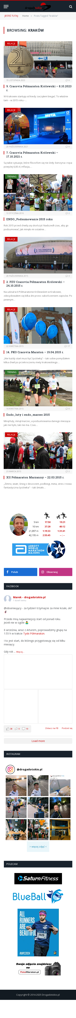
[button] (16, 785)
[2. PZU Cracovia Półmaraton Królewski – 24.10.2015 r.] (38, 255)
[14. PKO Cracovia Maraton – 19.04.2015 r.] (38, 325)
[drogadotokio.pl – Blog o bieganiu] (38, 7)
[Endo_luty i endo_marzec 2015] (38, 388)
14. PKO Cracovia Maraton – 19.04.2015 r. (35, 352)
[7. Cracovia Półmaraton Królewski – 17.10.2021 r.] (38, 126)
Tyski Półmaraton (33, 633)
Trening (11, 176)
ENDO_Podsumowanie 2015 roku (29, 219)
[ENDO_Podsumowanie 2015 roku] (38, 192)
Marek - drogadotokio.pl (29, 597)
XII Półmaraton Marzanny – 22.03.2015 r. (35, 477)
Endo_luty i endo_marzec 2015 (28, 414)
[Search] (70, 6)
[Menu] (6, 6)
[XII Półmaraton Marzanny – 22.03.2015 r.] (38, 450)
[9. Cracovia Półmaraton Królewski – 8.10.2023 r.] (38, 59)
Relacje (11, 43)
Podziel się (67, 728)
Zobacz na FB (51, 728)
